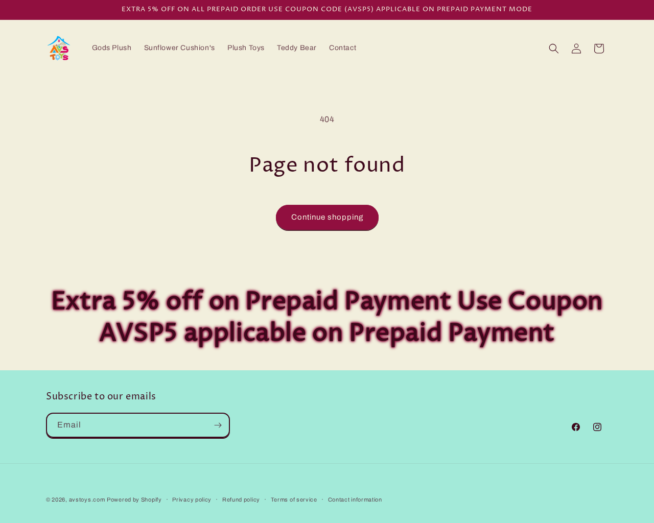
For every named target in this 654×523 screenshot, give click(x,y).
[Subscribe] (217, 425)
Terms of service (294, 499)
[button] (554, 48)
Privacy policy (192, 499)
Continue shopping (327, 217)
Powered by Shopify (134, 499)
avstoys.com (87, 499)
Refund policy (241, 499)
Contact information (355, 499)
